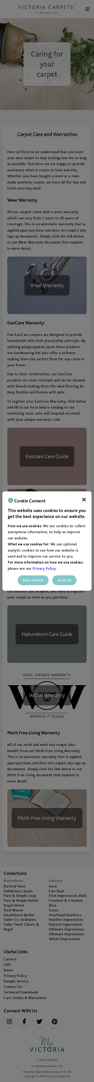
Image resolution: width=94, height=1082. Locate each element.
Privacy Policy (44, 568)
